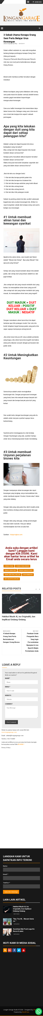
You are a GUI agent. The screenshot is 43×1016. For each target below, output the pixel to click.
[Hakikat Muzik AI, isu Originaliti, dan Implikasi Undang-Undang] (7, 909)
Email (7, 687)
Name (7, 678)
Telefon (6, 883)
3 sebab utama (9, 566)
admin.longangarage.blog (10, 43)
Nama (5, 866)
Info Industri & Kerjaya (12, 579)
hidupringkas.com (16, 535)
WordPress (25, 1012)
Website (8, 695)
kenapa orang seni (10, 570)
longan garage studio (25, 570)
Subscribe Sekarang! (11, 892)
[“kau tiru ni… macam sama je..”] (7, 922)
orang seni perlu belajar (12, 574)
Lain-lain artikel (14, 899)
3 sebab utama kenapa (22, 566)
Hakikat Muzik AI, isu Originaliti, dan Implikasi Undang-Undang (22, 909)
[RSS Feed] (5, 950)
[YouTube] (23, 950)
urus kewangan (27, 574)
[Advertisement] (21, 774)
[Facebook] (14, 950)
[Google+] (10, 950)
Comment (9, 704)
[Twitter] (19, 950)
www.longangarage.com (9, 732)
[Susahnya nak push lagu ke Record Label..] (7, 932)
